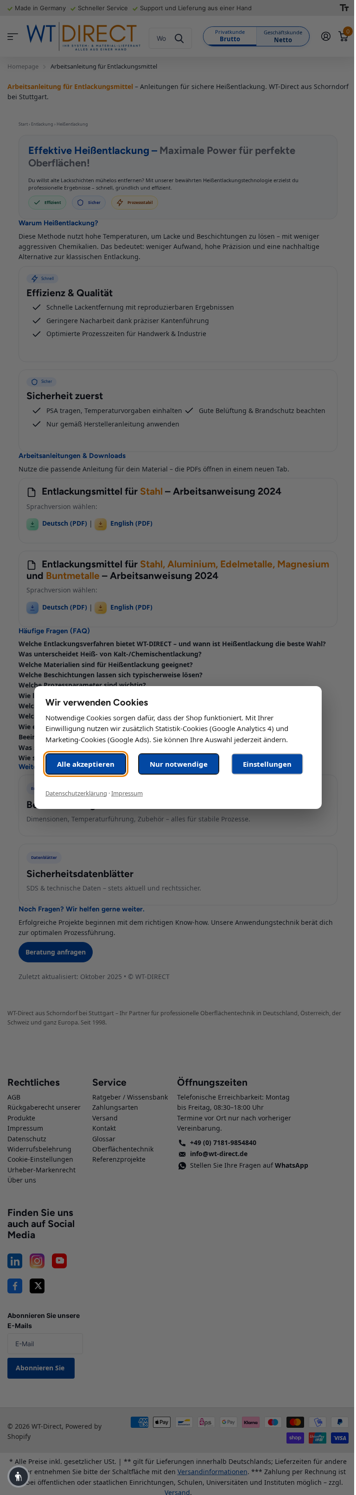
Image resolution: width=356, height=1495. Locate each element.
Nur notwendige (179, 764)
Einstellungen (267, 764)
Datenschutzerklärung (76, 793)
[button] (18, 1476)
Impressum (127, 793)
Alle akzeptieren (85, 764)
